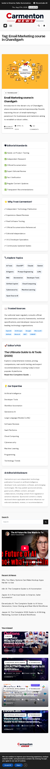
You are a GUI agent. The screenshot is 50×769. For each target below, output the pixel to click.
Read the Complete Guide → (17, 374)
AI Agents (10, 272)
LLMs (39, 272)
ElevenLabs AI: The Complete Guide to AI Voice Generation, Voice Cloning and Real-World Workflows (25, 604)
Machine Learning (28, 290)
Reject (18, 765)
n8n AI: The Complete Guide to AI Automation (22, 589)
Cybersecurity (12, 290)
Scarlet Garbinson (8, 127)
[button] (39, 25)
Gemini (40, 266)
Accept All (8, 765)
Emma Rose (29, 647)
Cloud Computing (29, 284)
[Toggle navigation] (10, 25)
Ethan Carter (30, 673)
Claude (30, 266)
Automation (18, 278)
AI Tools (9, 266)
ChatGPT (19, 266)
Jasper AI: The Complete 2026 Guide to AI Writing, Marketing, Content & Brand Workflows (24, 613)
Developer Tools (33, 278)
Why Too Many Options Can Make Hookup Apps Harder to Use (25, 642)
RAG (7, 278)
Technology (12, 93)
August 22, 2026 (13, 699)
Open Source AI (12, 296)
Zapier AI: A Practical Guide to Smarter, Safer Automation (22, 694)
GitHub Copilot (12, 284)
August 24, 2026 (13, 647)
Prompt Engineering (25, 272)
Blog (9, 636)
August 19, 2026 (13, 726)
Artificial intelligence (16, 663)
